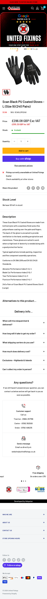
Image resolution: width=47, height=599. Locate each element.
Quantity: (6, 141)
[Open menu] (4, 8)
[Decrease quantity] (14, 141)
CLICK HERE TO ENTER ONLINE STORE (23, 2)
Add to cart (23, 150)
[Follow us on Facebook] (4, 560)
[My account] (37, 8)
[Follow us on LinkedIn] (23, 560)
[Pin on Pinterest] (33, 188)
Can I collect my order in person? (17, 369)
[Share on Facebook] (28, 188)
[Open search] (32, 8)
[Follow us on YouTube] (14, 560)
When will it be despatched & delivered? (16, 322)
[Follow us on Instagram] (9, 560)
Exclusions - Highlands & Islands (17, 360)
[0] (42, 8)
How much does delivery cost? (16, 351)
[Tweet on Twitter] (38, 188)
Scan (5, 112)
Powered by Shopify (10, 594)
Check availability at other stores (19, 179)
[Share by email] (42, 188)
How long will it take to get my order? (19, 333)
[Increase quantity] (27, 141)
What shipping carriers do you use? (18, 342)
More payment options (23, 165)
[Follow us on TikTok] (18, 560)
